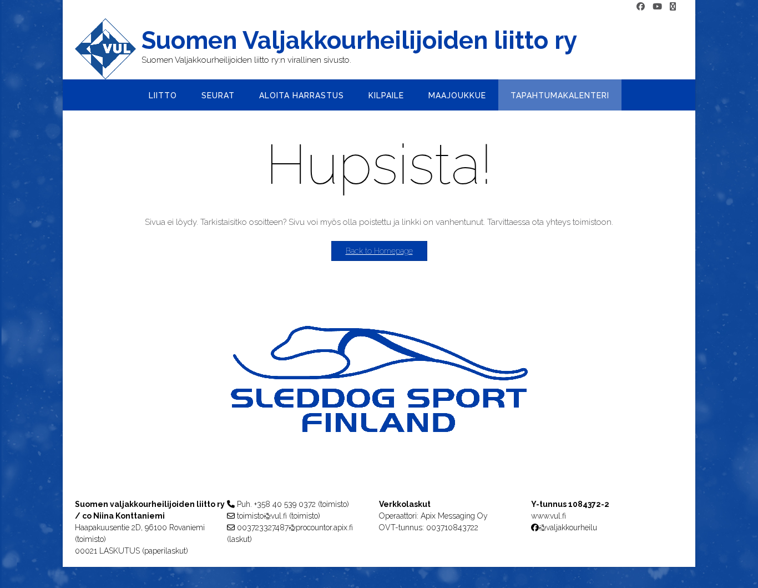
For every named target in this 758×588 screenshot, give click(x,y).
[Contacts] (673, 7)
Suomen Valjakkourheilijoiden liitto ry (359, 40)
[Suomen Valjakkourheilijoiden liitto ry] (108, 48)
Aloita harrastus (301, 95)
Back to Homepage (379, 251)
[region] (379, 401)
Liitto (163, 95)
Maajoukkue (457, 95)
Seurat (218, 95)
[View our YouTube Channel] (657, 7)
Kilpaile (386, 95)
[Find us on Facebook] (641, 7)
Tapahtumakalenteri (560, 95)
